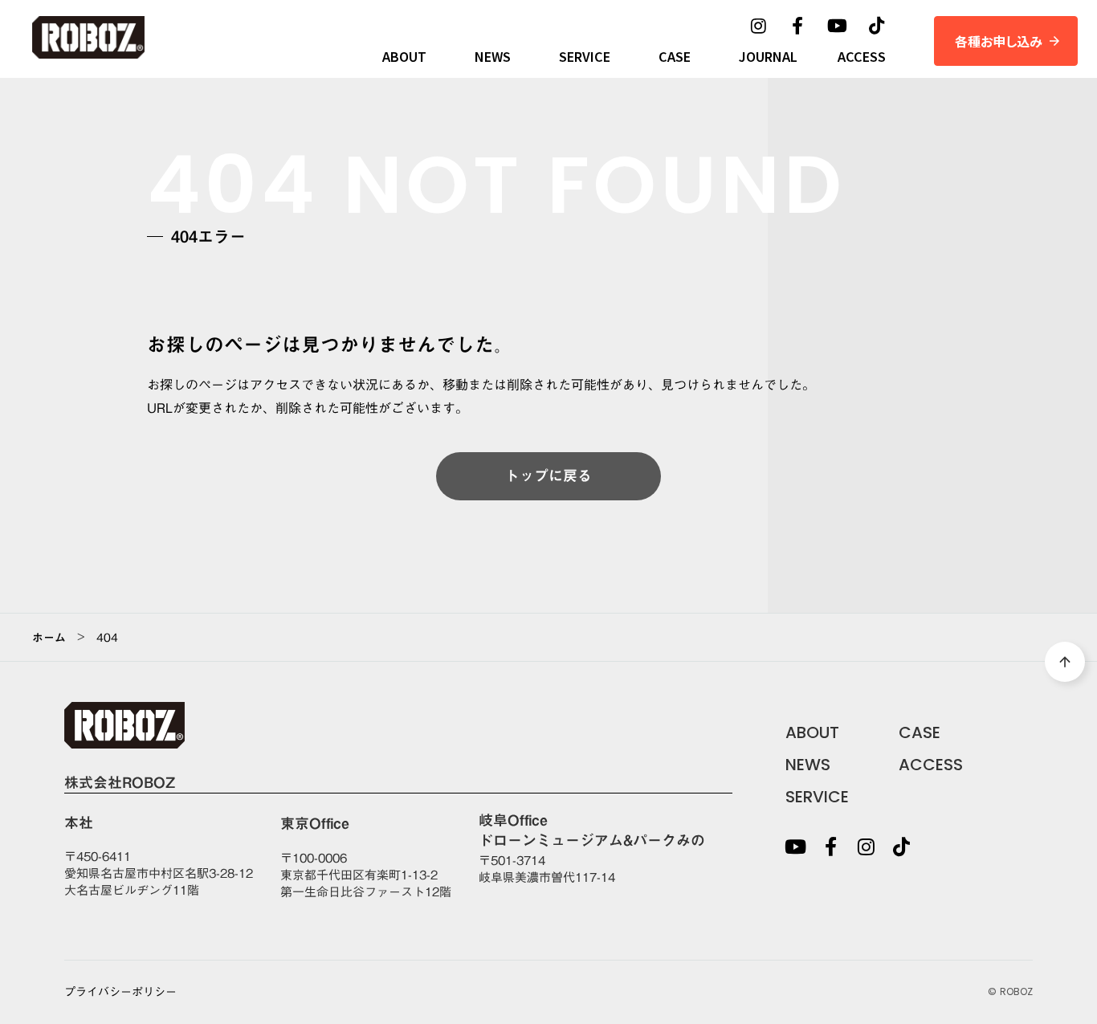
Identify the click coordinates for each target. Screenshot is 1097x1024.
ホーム (49, 637)
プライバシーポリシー (120, 993)
